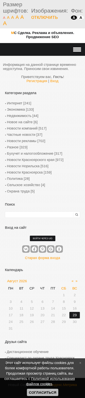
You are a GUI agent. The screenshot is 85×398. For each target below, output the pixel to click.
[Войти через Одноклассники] (59, 249)
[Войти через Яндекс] (42, 249)
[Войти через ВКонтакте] (26, 249)
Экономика (16, 109)
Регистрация (36, 81)
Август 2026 (17, 281)
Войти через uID (42, 238)
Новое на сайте (20, 122)
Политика (15, 179)
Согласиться (42, 392)
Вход (54, 81)
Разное (13, 147)
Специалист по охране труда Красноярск (41, 358)
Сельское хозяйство (23, 185)
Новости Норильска (23, 166)
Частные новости (21, 135)
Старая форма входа (42, 258)
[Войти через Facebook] (34, 249)
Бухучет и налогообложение (30, 153)
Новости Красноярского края (31, 160)
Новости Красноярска (25, 172)
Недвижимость (19, 116)
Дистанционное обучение (28, 352)
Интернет (14, 103)
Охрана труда (18, 191)
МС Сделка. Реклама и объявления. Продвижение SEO (42, 35)
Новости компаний (22, 128)
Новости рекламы (21, 141)
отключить (44, 17)
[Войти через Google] (51, 249)
